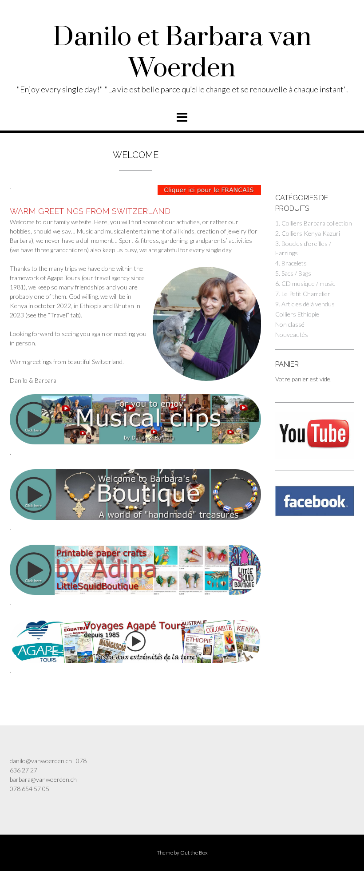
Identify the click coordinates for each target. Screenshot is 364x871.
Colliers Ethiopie (297, 314)
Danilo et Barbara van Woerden (182, 53)
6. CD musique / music (305, 283)
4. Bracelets (291, 263)
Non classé (290, 324)
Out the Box (194, 852)
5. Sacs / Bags (293, 273)
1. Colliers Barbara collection (313, 223)
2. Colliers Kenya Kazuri (307, 233)
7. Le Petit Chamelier (302, 293)
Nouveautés (291, 334)
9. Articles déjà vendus (305, 304)
